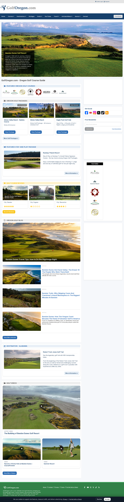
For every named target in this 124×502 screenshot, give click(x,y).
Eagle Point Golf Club (64, 120)
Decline (99, 499)
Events (77, 16)
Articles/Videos (66, 16)
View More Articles (10, 337)
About (44, 487)
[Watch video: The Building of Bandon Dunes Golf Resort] (41, 407)
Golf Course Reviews (15, 183)
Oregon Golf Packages (17, 101)
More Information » (71, 173)
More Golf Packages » (11, 138)
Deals (39, 16)
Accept (107, 499)
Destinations (21, 16)
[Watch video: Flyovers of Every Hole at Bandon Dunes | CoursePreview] (22, 449)
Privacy (57, 487)
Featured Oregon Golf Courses (21, 86)
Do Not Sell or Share (72, 487)
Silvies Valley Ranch (37, 120)
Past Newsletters (116, 129)
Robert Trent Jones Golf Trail (53, 352)
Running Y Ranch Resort (51, 153)
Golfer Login (100, 1)
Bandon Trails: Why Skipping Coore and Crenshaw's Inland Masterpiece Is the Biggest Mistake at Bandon (61, 295)
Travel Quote (118, 16)
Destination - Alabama (17, 346)
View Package (9, 132)
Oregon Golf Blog (15, 220)
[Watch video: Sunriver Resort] (61, 449)
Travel (56, 16)
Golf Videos (12, 383)
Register (107, 1)
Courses (10, 16)
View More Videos (10, 473)
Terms (63, 487)
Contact (50, 487)
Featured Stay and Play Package (21, 147)
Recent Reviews (9, 212)
